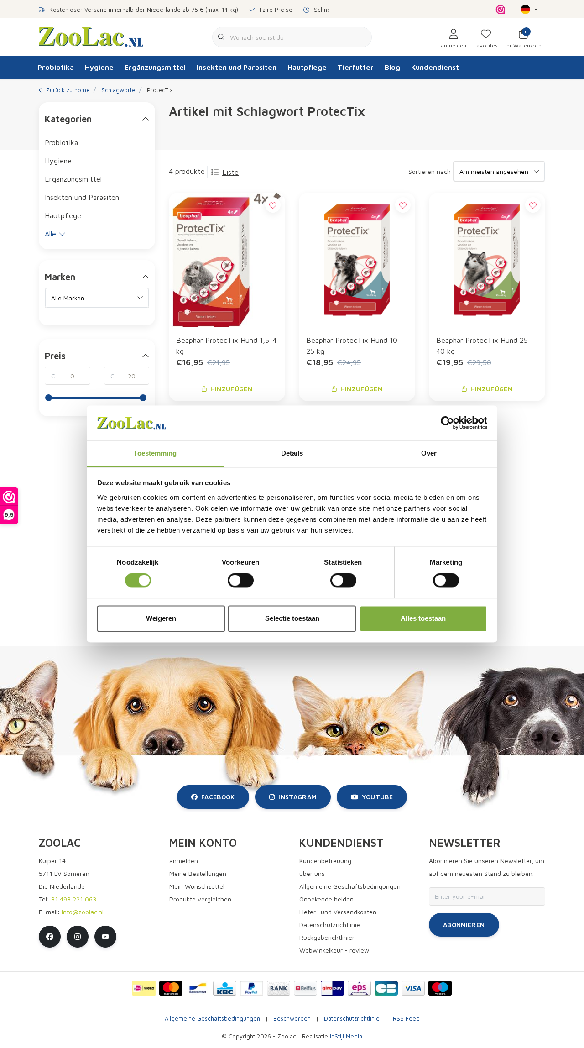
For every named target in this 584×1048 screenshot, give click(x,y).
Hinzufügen (231, 389)
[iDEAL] (144, 988)
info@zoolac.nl (83, 912)
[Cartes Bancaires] (386, 988)
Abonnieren (464, 924)
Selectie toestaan (292, 618)
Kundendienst (435, 67)
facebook (218, 797)
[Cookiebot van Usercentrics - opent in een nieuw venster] (447, 423)
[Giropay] (332, 988)
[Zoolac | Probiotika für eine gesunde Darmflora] (91, 36)
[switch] (241, 580)
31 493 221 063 (73, 899)
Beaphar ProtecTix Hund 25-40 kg (483, 345)
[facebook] (50, 937)
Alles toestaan (423, 618)
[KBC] (224, 988)
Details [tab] (292, 453)
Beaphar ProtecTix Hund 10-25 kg (353, 345)
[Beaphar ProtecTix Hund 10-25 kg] (357, 260)
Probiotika (55, 67)
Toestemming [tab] (155, 453)
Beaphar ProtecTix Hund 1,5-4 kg (226, 345)
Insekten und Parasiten (236, 67)
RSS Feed (406, 1018)
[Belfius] (305, 988)
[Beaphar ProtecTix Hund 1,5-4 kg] (227, 260)
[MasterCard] (170, 988)
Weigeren (161, 618)
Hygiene (99, 67)
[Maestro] (440, 988)
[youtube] (105, 937)
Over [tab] (429, 453)
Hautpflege (307, 67)
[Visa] (413, 988)
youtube (377, 797)
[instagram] (78, 937)
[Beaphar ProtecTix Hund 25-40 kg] (487, 260)
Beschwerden (292, 1018)
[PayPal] (251, 988)
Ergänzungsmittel (155, 67)
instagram (297, 797)
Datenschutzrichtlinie (352, 1018)
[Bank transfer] (278, 988)
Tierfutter (356, 67)
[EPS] (359, 988)
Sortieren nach (429, 171)
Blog (392, 67)
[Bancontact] (197, 988)
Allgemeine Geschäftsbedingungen (212, 1018)
